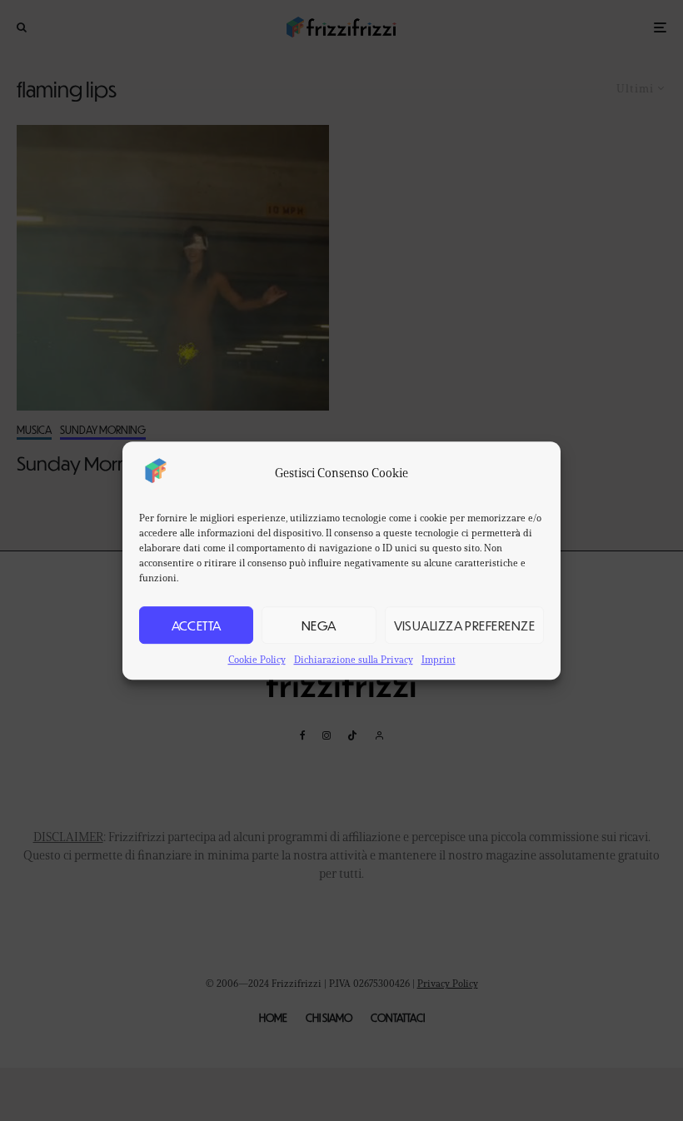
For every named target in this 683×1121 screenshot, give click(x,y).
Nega (319, 625)
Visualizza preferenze (464, 625)
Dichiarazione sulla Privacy (353, 659)
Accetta (197, 625)
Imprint (438, 659)
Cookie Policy (257, 659)
